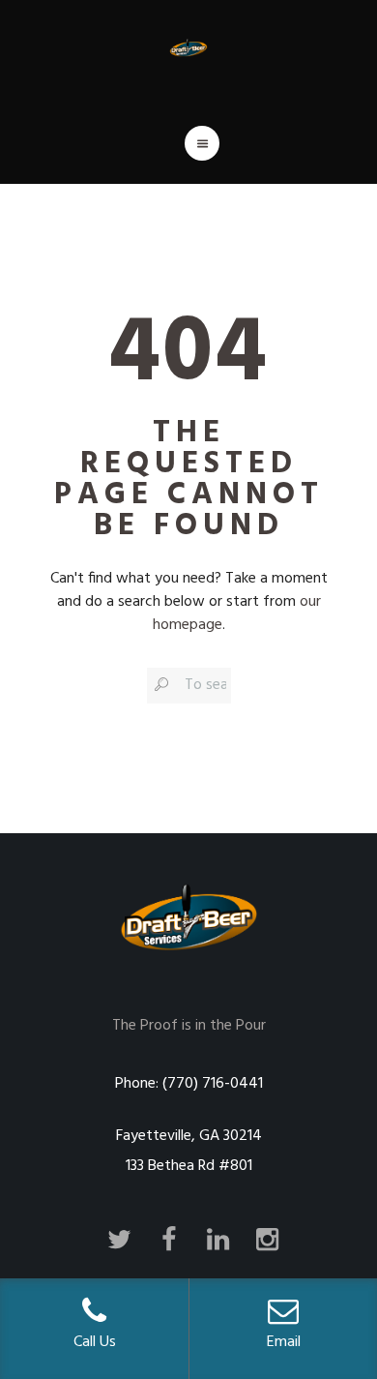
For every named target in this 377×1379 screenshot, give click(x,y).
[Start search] (160, 684)
